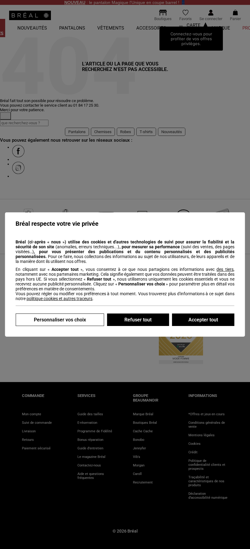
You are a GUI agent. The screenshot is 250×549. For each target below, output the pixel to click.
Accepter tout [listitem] (203, 320)
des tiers (224, 269)
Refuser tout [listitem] (138, 320)
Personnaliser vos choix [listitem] (60, 320)
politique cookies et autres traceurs (59, 298)
